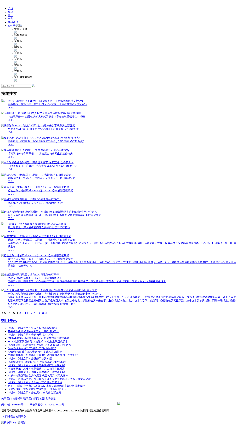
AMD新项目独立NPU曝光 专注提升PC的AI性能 (35, 351)
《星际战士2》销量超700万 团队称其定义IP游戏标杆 (38, 362)
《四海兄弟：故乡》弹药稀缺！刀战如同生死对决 (36, 368)
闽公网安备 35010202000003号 (47, 404)
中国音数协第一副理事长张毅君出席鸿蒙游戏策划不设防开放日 (44, 355)
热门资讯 (9, 320)
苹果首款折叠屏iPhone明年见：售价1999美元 (33, 331)
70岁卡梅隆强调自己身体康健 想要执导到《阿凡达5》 (38, 375)
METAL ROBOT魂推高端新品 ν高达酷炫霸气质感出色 (38, 338)
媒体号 (12, 25)
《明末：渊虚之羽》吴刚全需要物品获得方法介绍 (36, 365)
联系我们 (28, 398)
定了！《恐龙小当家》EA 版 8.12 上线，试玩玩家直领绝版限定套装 (46, 385)
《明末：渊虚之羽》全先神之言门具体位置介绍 (35, 382)
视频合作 (13, 22)
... (31, 312)
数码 (10, 12)
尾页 (44, 312)
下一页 (37, 312)
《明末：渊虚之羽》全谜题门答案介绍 (30, 358)
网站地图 (39, 398)
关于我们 (6, 398)
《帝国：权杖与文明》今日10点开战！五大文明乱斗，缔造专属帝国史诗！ (50, 379)
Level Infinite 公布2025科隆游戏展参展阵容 (32, 348)
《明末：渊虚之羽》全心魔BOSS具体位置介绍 (34, 392)
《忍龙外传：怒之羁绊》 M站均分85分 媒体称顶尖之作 (39, 345)
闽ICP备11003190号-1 (13, 404)
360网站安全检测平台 (13, 416)
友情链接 (50, 398)
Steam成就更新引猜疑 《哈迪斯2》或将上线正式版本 (38, 341)
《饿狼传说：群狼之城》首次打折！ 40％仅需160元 (37, 389)
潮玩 (10, 15)
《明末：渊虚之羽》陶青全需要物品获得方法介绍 (36, 372)
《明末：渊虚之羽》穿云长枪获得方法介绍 (32, 328)
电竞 (10, 18)
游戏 (10, 8)
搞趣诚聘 (17, 398)
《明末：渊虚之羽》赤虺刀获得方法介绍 (31, 334)
